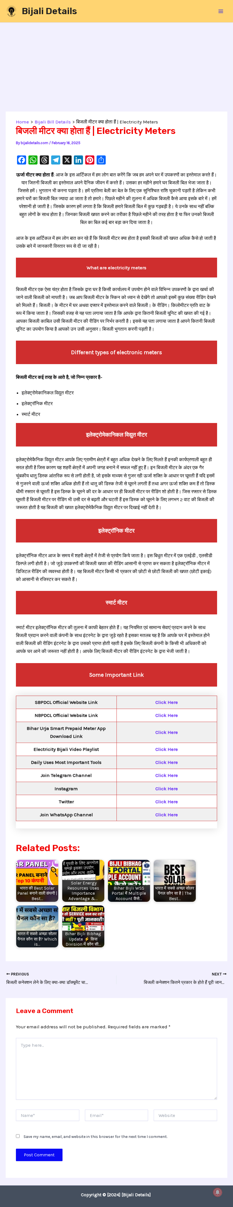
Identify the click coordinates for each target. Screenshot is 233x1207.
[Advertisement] (116, 69)
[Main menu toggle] (221, 11)
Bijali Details (49, 11)
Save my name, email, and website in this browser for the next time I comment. (95, 1136)
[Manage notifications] (217, 1192)
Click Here (166, 702)
